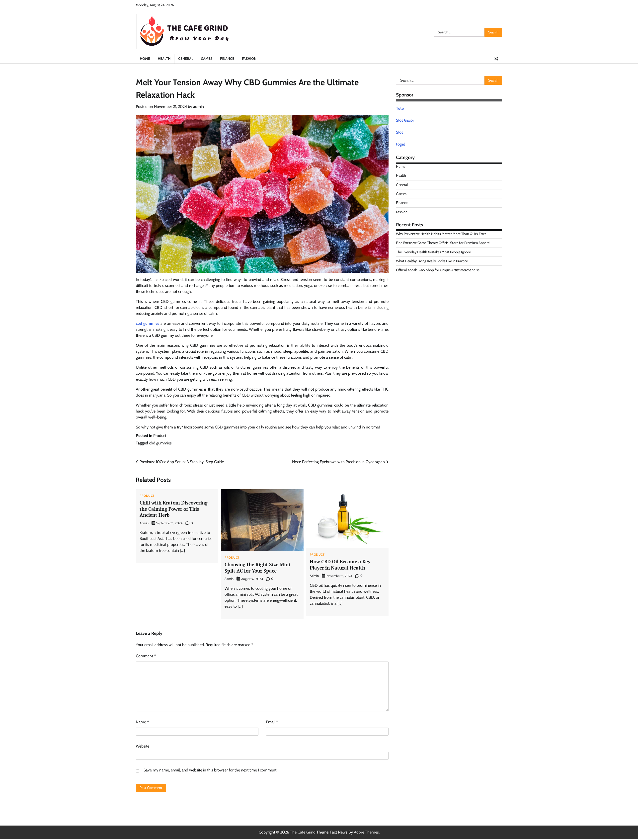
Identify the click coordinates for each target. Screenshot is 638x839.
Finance (227, 58)
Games (206, 58)
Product (159, 435)
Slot (399, 132)
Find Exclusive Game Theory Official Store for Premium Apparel (443, 243)
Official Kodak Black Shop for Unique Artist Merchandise (437, 270)
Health (164, 58)
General (185, 58)
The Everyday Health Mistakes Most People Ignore (433, 252)
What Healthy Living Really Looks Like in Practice (432, 261)
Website (142, 746)
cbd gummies (147, 323)
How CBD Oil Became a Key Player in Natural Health (340, 564)
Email (272, 722)
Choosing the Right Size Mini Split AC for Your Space (257, 567)
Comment (146, 656)
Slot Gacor (405, 120)
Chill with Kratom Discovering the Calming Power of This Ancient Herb (174, 509)
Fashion (249, 58)
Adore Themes (366, 832)
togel (400, 144)
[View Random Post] (496, 59)
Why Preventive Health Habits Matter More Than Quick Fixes (441, 234)
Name (142, 722)
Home (145, 58)
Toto (400, 108)
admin (198, 106)
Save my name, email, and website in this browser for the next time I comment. (210, 770)
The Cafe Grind (303, 832)
